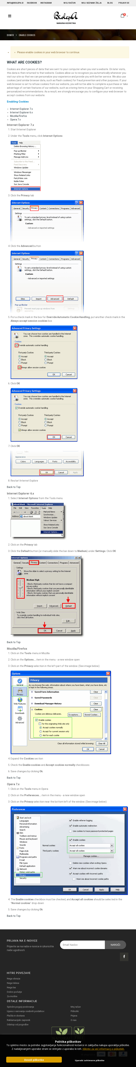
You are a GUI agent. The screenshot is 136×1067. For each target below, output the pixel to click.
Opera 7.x (15, 119)
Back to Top (14, 487)
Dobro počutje (14, 992)
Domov (10, 34)
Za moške (12, 996)
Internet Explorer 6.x (21, 112)
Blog (110, 3)
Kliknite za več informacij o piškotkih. (103, 1049)
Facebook (32, 3)
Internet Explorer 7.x (21, 108)
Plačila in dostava (16, 1015)
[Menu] (9, 16)
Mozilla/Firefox (18, 116)
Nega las (11, 987)
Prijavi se (123, 3)
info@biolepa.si (15, 3)
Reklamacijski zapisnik (18, 1020)
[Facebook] (124, 957)
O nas (73, 1020)
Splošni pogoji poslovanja (20, 1006)
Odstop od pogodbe (17, 1024)
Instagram (46, 3)
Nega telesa (13, 983)
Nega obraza (13, 978)
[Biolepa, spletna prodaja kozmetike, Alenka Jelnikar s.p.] (66, 18)
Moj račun (69, 3)
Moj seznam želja (91, 3)
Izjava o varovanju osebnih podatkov (25, 1011)
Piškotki (75, 1011)
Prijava (74, 1015)
